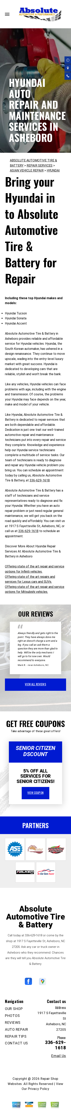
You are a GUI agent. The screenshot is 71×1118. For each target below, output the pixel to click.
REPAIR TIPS (16, 1036)
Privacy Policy (38, 1089)
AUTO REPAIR (16, 1029)
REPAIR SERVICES (39, 165)
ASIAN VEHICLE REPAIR (27, 170)
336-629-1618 (40, 480)
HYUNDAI (53, 170)
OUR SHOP (14, 1009)
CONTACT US (16, 1043)
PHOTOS (12, 1016)
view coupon (35, 792)
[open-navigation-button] (7, 14)
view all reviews (35, 684)
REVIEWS (13, 1022)
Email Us (58, 1056)
